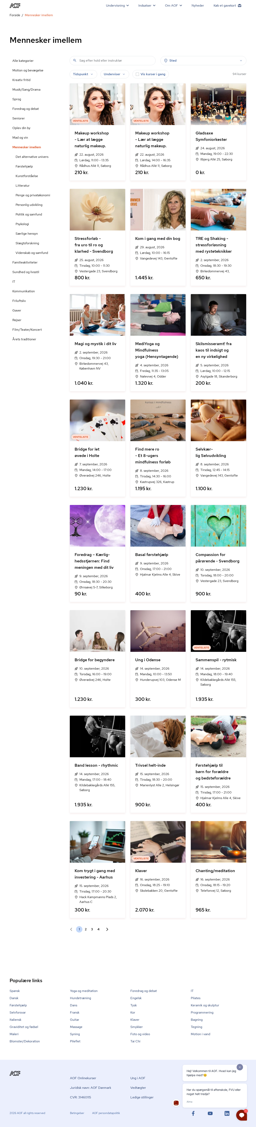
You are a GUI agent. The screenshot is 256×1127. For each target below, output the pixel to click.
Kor (132, 1012)
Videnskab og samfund (32, 253)
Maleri (14, 1034)
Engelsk (136, 998)
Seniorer (18, 118)
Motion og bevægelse (27, 70)
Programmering (202, 1012)
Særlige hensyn (27, 233)
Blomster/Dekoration (25, 1041)
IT (13, 281)
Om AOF (171, 5)
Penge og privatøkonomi (33, 195)
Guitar (74, 1020)
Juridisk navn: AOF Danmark (90, 1088)
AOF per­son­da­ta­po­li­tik (106, 1113)
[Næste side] (105, 929)
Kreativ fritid (21, 80)
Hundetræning (80, 998)
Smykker (136, 1027)
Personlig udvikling (29, 205)
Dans (73, 1005)
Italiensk (15, 1020)
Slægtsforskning (27, 243)
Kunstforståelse (27, 176)
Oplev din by (21, 128)
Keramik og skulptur (205, 1005)
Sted (173, 60)
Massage (76, 1027)
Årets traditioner (24, 339)
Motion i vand (200, 1034)
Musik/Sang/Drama (26, 89)
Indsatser (144, 5)
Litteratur (23, 185)
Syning (75, 1034)
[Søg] (75, 60)
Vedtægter (138, 1088)
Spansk (15, 991)
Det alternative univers (32, 157)
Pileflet (75, 1041)
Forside (15, 15)
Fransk (74, 1012)
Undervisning (115, 5)
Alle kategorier (23, 61)
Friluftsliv (19, 301)
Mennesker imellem (26, 147)
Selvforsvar (18, 1012)
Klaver (134, 1020)
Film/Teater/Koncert (27, 330)
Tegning (196, 1027)
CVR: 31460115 (80, 1097)
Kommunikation (23, 291)
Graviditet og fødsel (24, 1027)
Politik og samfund (29, 214)
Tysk (133, 1005)
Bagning (197, 1020)
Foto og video (140, 1034)
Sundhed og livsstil (25, 272)
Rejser (16, 320)
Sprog (16, 99)
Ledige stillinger (142, 1097)
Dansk (14, 998)
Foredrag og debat (25, 109)
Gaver (16, 310)
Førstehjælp (24, 166)
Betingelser (77, 1113)
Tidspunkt (80, 74)
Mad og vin (20, 137)
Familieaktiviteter (25, 262)
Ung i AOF (137, 1078)
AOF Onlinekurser (83, 1078)
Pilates (195, 998)
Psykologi (22, 224)
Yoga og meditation (84, 991)
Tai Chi (135, 1041)
